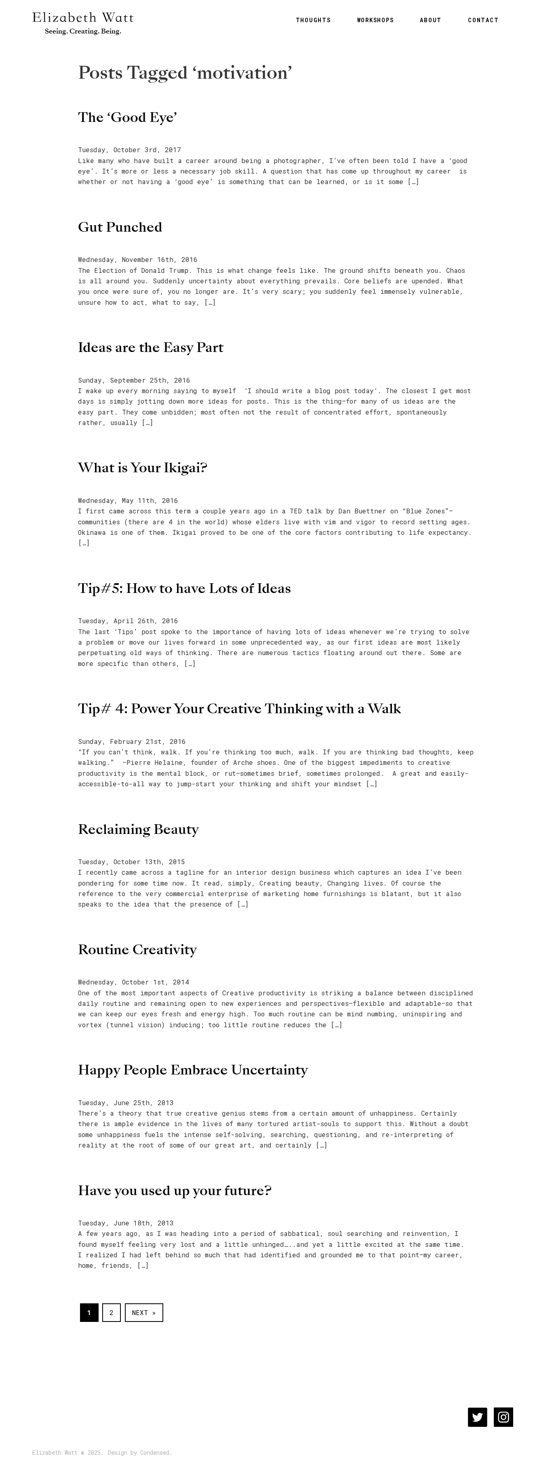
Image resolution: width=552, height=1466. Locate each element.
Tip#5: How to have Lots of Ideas (184, 588)
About (431, 20)
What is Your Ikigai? (142, 467)
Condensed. (156, 1452)
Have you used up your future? (175, 1190)
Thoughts (313, 20)
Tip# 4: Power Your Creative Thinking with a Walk (239, 708)
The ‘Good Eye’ (127, 117)
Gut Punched (120, 227)
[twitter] (477, 1417)
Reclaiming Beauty (138, 829)
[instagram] (503, 1417)
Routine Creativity (137, 949)
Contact (483, 20)
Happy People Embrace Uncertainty (193, 1069)
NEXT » (144, 1312)
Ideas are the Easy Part (150, 347)
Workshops (375, 20)
